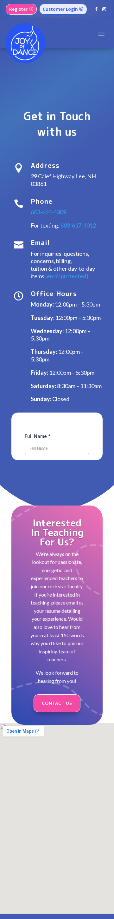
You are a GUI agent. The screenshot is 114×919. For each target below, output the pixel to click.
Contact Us (57, 703)
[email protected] (66, 276)
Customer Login (60, 9)
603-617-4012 (78, 225)
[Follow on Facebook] (96, 9)
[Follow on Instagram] (104, 9)
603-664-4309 (48, 211)
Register (18, 9)
